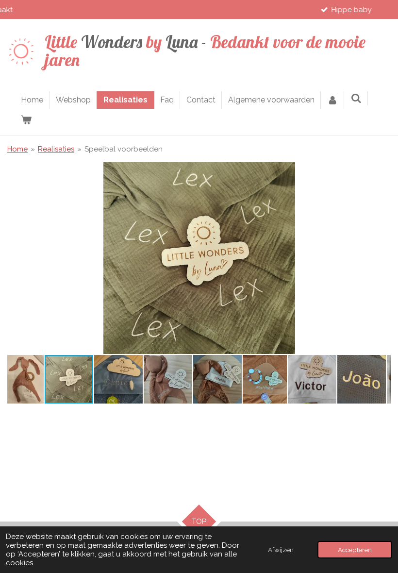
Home (17, 149)
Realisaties (56, 149)
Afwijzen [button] (281, 550)
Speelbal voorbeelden (123, 149)
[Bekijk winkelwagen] (26, 120)
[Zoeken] (355, 98)
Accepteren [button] (355, 550)
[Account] (332, 100)
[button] (382, 171)
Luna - (205, 50)
